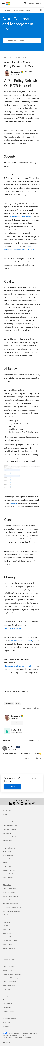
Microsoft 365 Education (10, 900)
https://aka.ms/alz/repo (13, 628)
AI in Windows (7, 833)
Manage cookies (7, 1037)
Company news (7, 1007)
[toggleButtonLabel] (40, 10)
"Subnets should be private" (20, 216)
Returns (5, 862)
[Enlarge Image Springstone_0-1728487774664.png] (22, 476)
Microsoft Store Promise (10, 874)
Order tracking (7, 866)
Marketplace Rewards (9, 985)
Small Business (7, 952)
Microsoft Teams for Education (11, 896)
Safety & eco (6, 1040)
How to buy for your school (10, 903)
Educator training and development (13, 907)
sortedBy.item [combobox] (34, 740)
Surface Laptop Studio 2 (9, 822)
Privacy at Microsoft (8, 1011)
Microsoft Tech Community (10, 978)
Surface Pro (6, 814)
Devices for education (9, 892)
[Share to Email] (33, 803)
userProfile (17, 723)
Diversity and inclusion (9, 1019)
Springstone (16, 72)
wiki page (13, 503)
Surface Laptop (7, 818)
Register (31, 3)
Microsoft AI (6, 925)
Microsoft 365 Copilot (9, 948)
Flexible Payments (8, 878)
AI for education (7, 915)
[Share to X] (18, 803)
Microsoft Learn (7, 970)
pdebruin (11, 747)
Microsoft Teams (7, 944)
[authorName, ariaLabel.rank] (7, 73)
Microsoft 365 (7, 937)
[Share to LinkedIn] (10, 803)
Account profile (7, 851)
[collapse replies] (22, 745)
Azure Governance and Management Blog (17, 10)
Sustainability (7, 1026)
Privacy (25, 1035)
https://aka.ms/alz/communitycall (17, 666)
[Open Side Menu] (3, 3)
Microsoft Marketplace (9, 981)
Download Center (8, 855)
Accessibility (6, 1022)
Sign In (38, 3)
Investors (5, 1015)
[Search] (25, 3)
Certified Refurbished (9, 870)
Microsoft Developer (8, 966)
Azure (4, 963)
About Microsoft (7, 1004)
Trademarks (28, 1037)
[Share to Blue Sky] (26, 803)
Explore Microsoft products (10, 837)
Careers (5, 1000)
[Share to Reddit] (22, 803)
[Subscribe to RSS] (30, 803)
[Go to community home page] (8, 3)
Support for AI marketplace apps (12, 974)
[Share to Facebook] (14, 803)
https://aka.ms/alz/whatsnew (20, 640)
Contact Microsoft (15, 1035)
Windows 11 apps (8, 840)
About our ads (25, 1040)
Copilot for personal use (9, 829)
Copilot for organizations (10, 825)
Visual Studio (6, 989)
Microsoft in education (9, 888)
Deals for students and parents (11, 911)
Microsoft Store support (9, 859)
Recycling (15, 1040)
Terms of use (18, 1037)
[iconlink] (7, 731)
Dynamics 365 (7, 933)
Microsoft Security (8, 929)
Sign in (12, 786)
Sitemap (5, 1035)
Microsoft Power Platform (10, 941)
